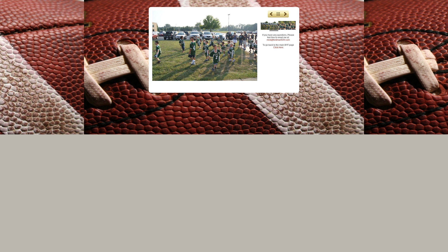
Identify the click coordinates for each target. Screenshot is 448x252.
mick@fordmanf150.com (278, 40)
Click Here (278, 47)
